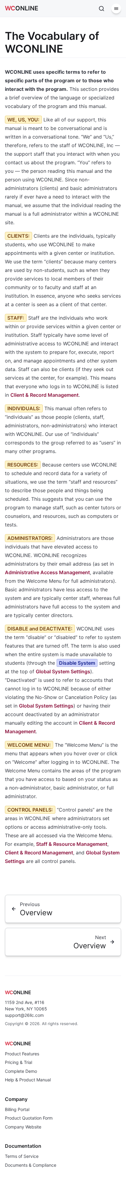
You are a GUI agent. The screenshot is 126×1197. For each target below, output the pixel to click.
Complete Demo (21, 1071)
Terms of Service (22, 1156)
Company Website (23, 1126)
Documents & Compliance (30, 1165)
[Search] (101, 8)
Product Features (22, 1053)
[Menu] (116, 8)
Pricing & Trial (18, 1062)
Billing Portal (17, 1109)
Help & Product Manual (28, 1079)
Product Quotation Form (29, 1118)
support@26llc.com (24, 1015)
